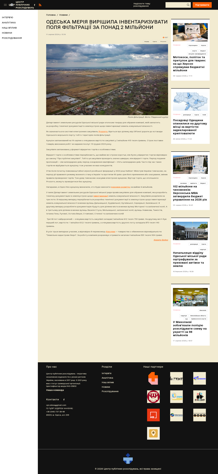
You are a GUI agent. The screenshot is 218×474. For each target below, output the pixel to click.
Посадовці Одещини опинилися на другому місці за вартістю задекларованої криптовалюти (190, 127)
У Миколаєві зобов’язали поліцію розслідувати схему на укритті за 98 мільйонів (190, 328)
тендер (146, 41)
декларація (187, 114)
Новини (101, 5)
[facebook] (34, 5)
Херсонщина (193, 45)
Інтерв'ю (49, 5)
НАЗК (204, 114)
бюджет (203, 51)
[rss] (40, 5)
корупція (203, 249)
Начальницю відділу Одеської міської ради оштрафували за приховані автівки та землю (190, 259)
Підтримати (202, 5)
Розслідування (121, 5)
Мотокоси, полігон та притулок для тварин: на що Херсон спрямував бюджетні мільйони (189, 64)
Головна (51, 15)
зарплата (193, 183)
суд (186, 319)
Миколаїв (203, 310)
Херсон (203, 45)
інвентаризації (100, 196)
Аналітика (67, 5)
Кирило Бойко (161, 240)
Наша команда (55, 390)
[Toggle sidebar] (5, 4)
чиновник (183, 183)
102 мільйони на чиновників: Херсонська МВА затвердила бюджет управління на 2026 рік (190, 193)
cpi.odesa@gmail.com (56, 405)
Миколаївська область (198, 315)
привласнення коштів (198, 319)
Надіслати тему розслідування (141, 5)
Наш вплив (83, 4)
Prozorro (163, 41)
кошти (194, 51)
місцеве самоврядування (197, 54)
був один (110, 231)
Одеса (155, 41)
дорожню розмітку (120, 187)
